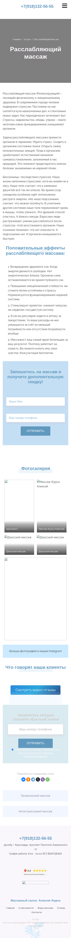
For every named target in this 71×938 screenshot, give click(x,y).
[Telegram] (33, 779)
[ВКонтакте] (23, 779)
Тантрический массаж (35, 795)
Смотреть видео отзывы (36, 690)
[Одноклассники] (28, 779)
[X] (38, 779)
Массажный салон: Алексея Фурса (7, 8)
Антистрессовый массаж (35, 811)
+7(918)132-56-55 (37, 6)
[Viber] (43, 779)
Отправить (35, 430)
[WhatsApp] (47, 779)
